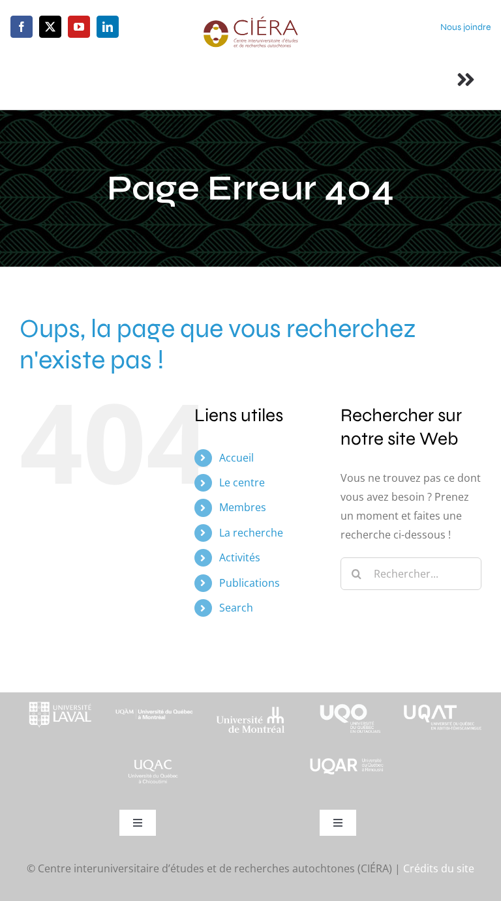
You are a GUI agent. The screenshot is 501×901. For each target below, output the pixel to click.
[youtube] (79, 27)
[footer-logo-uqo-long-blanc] (347, 697)
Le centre (242, 482)
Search (236, 607)
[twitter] (50, 27)
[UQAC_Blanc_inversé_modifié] (154, 761)
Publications (249, 583)
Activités (239, 557)
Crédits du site (438, 868)
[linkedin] (108, 27)
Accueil (236, 457)
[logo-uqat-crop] (442, 697)
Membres (242, 507)
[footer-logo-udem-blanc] (250, 710)
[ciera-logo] (250, 21)
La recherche (251, 532)
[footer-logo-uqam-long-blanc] (154, 704)
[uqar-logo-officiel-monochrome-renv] (347, 761)
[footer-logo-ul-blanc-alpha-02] (58, 697)
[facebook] (21, 27)
